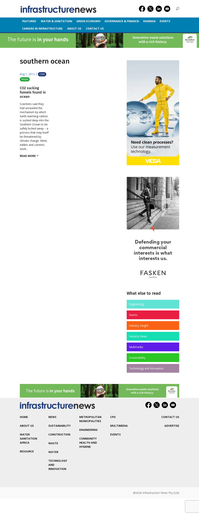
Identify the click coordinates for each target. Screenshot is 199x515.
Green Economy (88, 21)
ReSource (27, 451)
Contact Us (95, 28)
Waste (24, 79)
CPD (113, 417)
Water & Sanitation (56, 21)
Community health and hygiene (88, 443)
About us (74, 28)
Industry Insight (138, 325)
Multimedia (136, 347)
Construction (59, 434)
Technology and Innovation (146, 368)
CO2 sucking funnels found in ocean (33, 92)
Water (53, 452)
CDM (42, 74)
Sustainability (137, 357)
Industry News (138, 336)
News (52, 417)
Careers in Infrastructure (42, 28)
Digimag (149, 21)
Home (24, 417)
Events (165, 21)
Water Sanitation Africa (28, 438)
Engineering (136, 304)
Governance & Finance (122, 21)
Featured (29, 21)
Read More (28, 156)
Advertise (171, 426)
